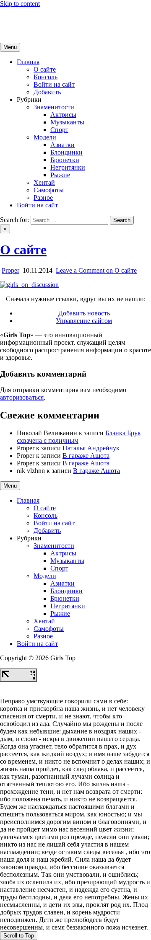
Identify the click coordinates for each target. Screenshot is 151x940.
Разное (43, 197)
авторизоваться (22, 397)
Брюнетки (64, 159)
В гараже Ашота (85, 455)
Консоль (45, 76)
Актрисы (63, 114)
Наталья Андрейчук (91, 448)
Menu (10, 47)
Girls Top (12, 17)
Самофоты (49, 190)
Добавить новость (84, 313)
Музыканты (67, 122)
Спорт (59, 129)
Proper (10, 270)
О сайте (45, 69)
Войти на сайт (54, 84)
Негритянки (67, 167)
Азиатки (62, 144)
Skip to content (20, 3)
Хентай (44, 182)
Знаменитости (54, 107)
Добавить (47, 92)
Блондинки (66, 152)
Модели (45, 137)
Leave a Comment (96, 270)
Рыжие (60, 174)
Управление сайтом (84, 320)
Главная (28, 61)
